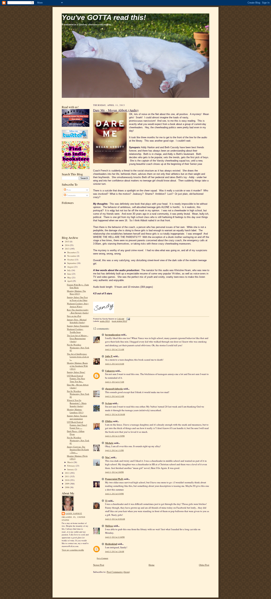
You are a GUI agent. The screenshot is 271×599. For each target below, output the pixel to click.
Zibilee (108, 421)
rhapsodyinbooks (114, 388)
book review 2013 (119, 321)
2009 (67, 483)
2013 (67, 248)
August (70, 266)
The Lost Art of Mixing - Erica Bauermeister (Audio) (77, 338)
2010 (67, 480)
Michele (109, 443)
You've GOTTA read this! (104, 17)
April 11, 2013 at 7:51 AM (114, 349)
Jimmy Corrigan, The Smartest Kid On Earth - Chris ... (78, 449)
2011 (67, 476)
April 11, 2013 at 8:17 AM (114, 382)
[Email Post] (128, 319)
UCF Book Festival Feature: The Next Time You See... (76, 378)
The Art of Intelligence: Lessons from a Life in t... (78, 356)
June (69, 273)
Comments (71, 195)
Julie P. (109, 356)
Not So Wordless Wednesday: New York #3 (78, 347)
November (72, 255)
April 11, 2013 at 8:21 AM (114, 396)
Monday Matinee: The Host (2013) (76, 292)
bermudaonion (112, 334)
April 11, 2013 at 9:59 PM (114, 494)
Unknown (110, 370)
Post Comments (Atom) (118, 572)
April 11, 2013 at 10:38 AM (115, 414)
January (70, 469)
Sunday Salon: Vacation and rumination (77, 417)
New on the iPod (74, 316)
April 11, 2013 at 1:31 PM (114, 450)
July (69, 270)
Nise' (108, 457)
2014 (67, 245)
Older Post (204, 565)
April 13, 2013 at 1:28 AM (114, 551)
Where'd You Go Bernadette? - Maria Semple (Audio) (76, 403)
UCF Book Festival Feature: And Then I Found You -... (77, 425)
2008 (67, 487)
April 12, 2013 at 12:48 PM (115, 537)
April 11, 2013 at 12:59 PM (115, 436)
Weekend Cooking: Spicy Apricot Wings (78, 305)
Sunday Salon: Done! (76, 372)
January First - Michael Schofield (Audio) (76, 321)
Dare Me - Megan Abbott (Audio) (115, 110)
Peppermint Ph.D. (114, 479)
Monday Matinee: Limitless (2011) (75, 411)
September (72, 263)
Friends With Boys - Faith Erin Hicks (78, 286)
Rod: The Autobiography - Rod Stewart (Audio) (78, 311)
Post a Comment (102, 558)
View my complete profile (73, 549)
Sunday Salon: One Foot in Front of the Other (77, 299)
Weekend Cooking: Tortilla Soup (75, 330)
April (69, 281)
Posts (68, 189)
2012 (67, 472)
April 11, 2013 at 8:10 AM (114, 364)
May (69, 277)
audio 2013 (105, 321)
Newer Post (98, 565)
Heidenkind (111, 543)
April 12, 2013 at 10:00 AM (115, 519)
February (71, 465)
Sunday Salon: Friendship (78, 325)
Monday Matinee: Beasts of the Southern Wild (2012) (77, 366)
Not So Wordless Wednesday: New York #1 (78, 440)
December (72, 252)
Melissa (109, 525)
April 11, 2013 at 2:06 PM (114, 472)
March (70, 462)
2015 (67, 241)
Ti (106, 500)
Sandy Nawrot (73, 513)
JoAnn (108, 403)
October (71, 259)
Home (151, 565)
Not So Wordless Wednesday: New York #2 (78, 394)
